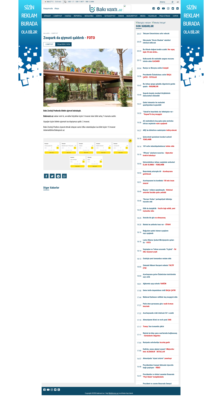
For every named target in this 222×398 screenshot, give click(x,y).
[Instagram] (168, 8)
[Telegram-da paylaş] (58, 176)
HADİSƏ (68, 16)
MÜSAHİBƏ (89, 16)
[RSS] (177, 8)
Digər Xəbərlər (51, 187)
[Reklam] (89, 27)
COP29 (175, 16)
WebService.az (114, 393)
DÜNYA (99, 16)
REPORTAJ (78, 16)
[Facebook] (154, 8)
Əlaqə (56, 8)
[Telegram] (158, 8)
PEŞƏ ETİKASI (164, 16)
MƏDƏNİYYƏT (131, 16)
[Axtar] (172, 2)
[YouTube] (163, 8)
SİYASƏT (47, 16)
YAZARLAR (152, 16)
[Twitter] (173, 8)
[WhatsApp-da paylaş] (64, 176)
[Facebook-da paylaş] (46, 176)
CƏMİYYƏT (58, 16)
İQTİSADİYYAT (110, 16)
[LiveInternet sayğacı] (135, 393)
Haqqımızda (48, 8)
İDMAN (121, 16)
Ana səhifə (46, 33)
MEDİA (142, 16)
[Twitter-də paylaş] (52, 176)
